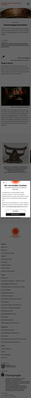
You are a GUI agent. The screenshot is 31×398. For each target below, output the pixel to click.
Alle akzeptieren (15, 214)
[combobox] (5, 182)
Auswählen (15, 211)
